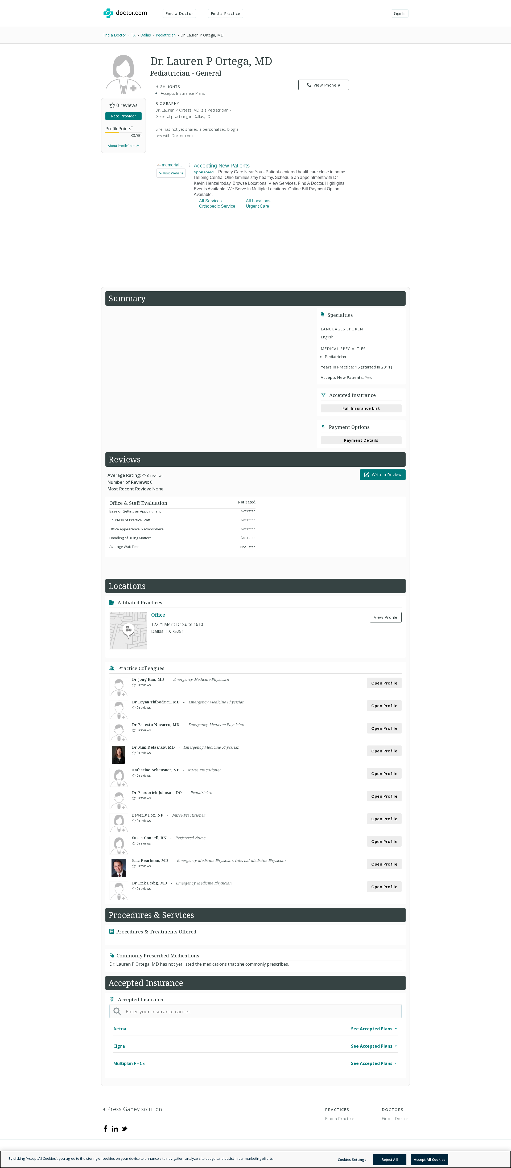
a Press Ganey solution (132, 1109)
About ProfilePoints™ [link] (123, 146)
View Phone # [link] (327, 85)
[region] (255, 1159)
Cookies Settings (352, 1159)
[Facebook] (105, 1128)
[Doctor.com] (125, 13)
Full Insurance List (361, 408)
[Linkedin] (115, 1128)
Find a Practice (226, 13)
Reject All (390, 1159)
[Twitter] (124, 1128)
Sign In (400, 13)
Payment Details (361, 440)
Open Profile (384, 683)
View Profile (385, 617)
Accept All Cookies (429, 1159)
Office (158, 615)
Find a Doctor (179, 13)
